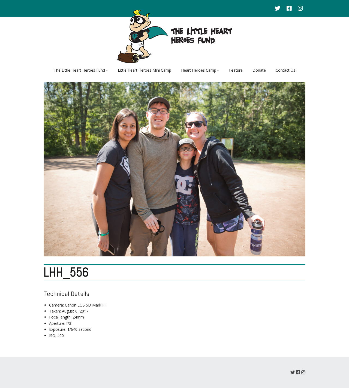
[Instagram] (300, 8)
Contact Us (285, 70)
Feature (236, 70)
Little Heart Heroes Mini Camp (144, 70)
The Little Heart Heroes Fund (79, 70)
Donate (259, 70)
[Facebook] (289, 8)
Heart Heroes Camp (198, 70)
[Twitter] (279, 8)
